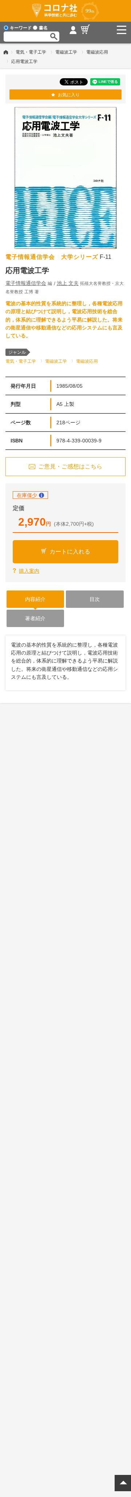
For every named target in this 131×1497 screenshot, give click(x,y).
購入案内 (29, 571)
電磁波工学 (66, 52)
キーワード (21, 27)
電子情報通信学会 (25, 283)
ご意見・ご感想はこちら (70, 466)
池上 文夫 (68, 283)
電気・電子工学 (31, 52)
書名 (43, 27)
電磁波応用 (97, 52)
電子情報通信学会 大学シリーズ (51, 257)
